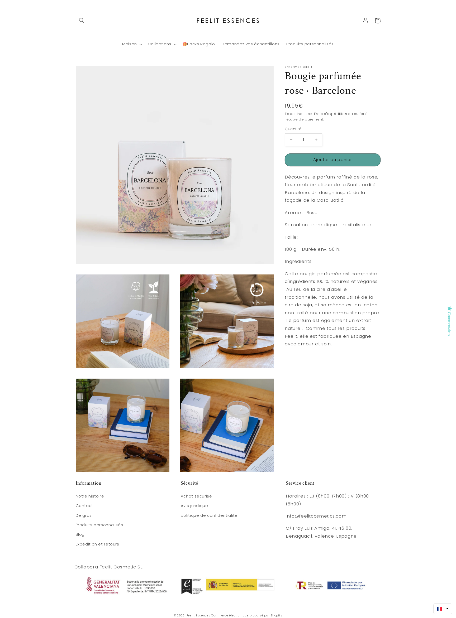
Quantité (293, 128)
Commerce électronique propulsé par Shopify (246, 615)
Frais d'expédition (330, 114)
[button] (82, 21)
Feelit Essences (198, 615)
